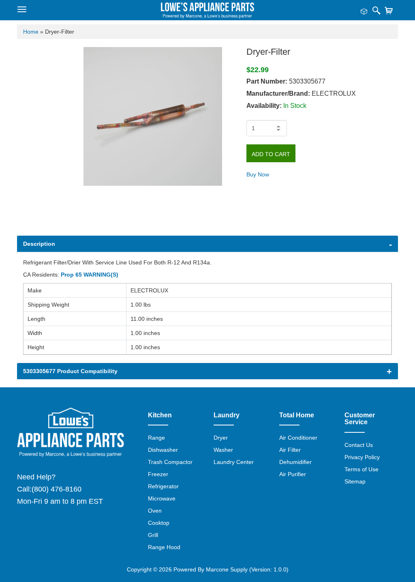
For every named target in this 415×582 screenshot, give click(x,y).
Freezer (158, 474)
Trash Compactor (170, 462)
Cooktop (158, 523)
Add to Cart (271, 154)
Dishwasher (163, 450)
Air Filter (290, 450)
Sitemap (355, 481)
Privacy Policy (362, 457)
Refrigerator (163, 486)
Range (156, 437)
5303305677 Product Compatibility (70, 371)
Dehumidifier (295, 462)
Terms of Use (361, 469)
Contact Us (358, 445)
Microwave (161, 498)
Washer (223, 450)
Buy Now (257, 174)
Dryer (221, 437)
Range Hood (164, 547)
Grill (153, 535)
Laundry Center (234, 462)
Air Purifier (292, 474)
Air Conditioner (298, 437)
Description (39, 244)
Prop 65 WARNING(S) (89, 274)
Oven (155, 510)
